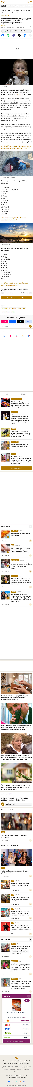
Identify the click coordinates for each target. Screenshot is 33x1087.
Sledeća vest (25, 293)
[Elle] (23, 1067)
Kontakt (21, 1075)
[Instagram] (4, 321)
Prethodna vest (8, 293)
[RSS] (23, 336)
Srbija (19, 94)
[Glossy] (29, 1067)
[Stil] (2, 2)
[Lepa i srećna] (6, 1069)
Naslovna (3, 10)
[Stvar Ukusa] (16, 1072)
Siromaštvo (5, 312)
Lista (19, 308)
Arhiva (25, 1075)
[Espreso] (17, 1067)
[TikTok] (20, 321)
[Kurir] (4, 1067)
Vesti (9, 10)
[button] (30, 26)
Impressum (9, 1075)
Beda (24, 308)
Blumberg (5, 308)
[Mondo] (10, 1067)
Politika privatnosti (11, 1077)
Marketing (15, 1075)
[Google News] (28, 321)
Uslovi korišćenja (21, 1077)
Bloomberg (12, 308)
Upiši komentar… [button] (11, 804)
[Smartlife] (12, 1069)
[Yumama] (26, 1069)
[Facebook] (12, 321)
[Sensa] (19, 1069)
